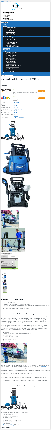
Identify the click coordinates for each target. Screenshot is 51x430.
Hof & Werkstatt (7, 36)
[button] (6, 90)
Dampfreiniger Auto (11, 64)
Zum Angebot (41, 91)
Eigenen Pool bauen (11, 56)
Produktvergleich (7, 49)
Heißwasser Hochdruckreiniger (14, 65)
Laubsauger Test (10, 45)
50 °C (15, 111)
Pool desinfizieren (10, 68)
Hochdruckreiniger (18, 104)
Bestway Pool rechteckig (12, 54)
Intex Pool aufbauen (11, 58)
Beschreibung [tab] (6, 296)
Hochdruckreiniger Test (12, 42)
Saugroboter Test (10, 30)
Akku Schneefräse (10, 38)
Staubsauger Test (10, 33)
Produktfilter (6, 48)
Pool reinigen (9, 70)
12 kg (15, 105)
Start (4, 24)
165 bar (16, 107)
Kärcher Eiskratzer (10, 43)
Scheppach (16, 102)
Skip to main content (6, 1)
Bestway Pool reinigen (11, 55)
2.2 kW (15, 112)
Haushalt (5, 26)
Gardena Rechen (10, 40)
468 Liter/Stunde (18, 109)
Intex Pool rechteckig (11, 59)
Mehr (4, 73)
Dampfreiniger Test (11, 27)
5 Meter (16, 116)
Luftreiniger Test (10, 29)
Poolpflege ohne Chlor (11, 71)
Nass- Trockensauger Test (12, 46)
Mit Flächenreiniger (19, 117)
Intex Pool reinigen (10, 61)
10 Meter (16, 114)
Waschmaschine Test (11, 35)
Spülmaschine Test (10, 32)
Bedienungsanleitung (8, 425)
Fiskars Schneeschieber (12, 39)
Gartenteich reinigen (11, 62)
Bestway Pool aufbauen (12, 52)
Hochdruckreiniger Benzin (12, 67)
